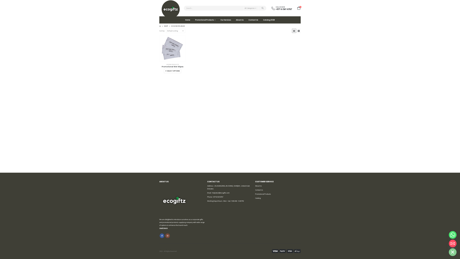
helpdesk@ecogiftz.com (221, 193)
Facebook (162, 235)
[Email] (453, 243)
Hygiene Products (172, 64)
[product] (172, 48)
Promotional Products (204, 20)
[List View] (299, 31)
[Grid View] (294, 31)
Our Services (225, 20)
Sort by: (162, 31)
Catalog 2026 (269, 20)
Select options (173, 71)
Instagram (167, 235)
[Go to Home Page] (160, 26)
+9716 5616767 (218, 197)
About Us (240, 20)
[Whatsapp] (453, 235)
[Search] (262, 8)
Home (187, 20)
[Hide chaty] (453, 252)
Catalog (258, 198)
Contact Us (253, 20)
